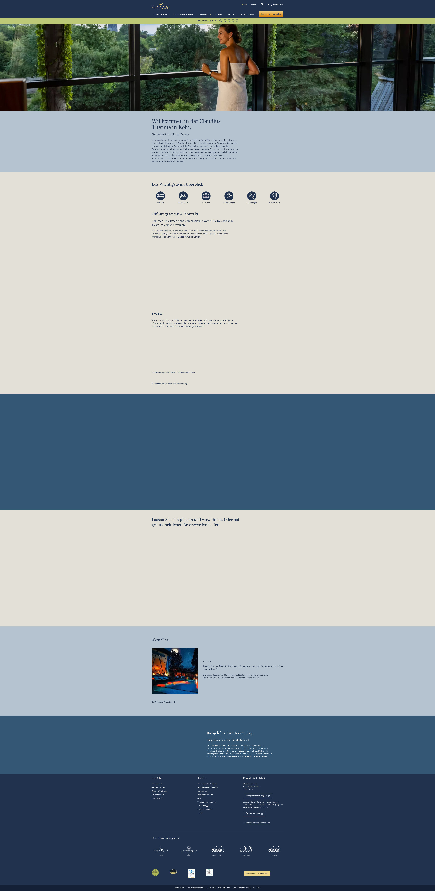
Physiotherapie (158, 795)
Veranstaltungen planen (206, 802)
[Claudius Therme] (161, 5)
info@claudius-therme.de (259, 823)
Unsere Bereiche (160, 14)
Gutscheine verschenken (270, 14)
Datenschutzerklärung (242, 888)
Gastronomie (157, 798)
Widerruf (256, 888)
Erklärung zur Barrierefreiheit (218, 888)
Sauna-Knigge (203, 805)
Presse (200, 813)
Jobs (199, 798)
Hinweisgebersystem (195, 888)
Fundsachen (202, 791)
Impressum (179, 888)
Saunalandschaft (158, 787)
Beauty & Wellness (159, 791)
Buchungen (203, 14)
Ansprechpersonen (205, 809)
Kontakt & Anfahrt (247, 14)
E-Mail (190, 230)
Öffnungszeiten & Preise (183, 14)
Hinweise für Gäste (205, 795)
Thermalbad (157, 784)
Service (231, 14)
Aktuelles (218, 14)
